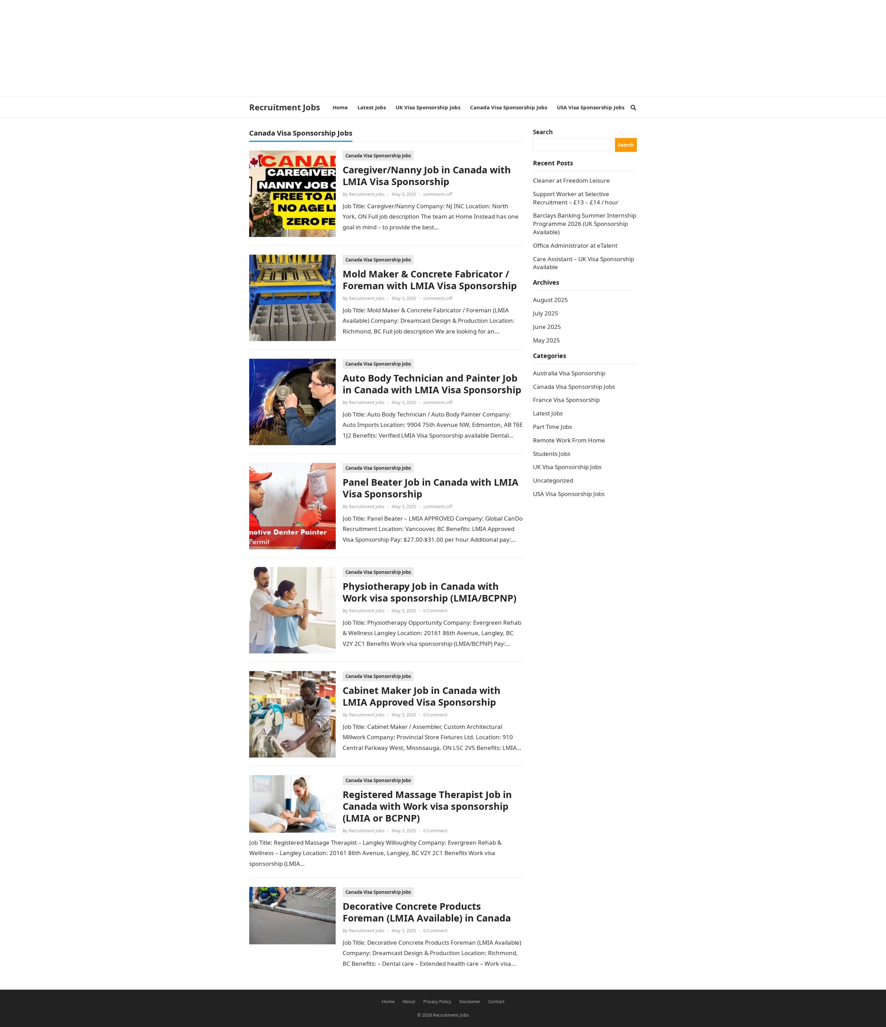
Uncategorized (553, 480)
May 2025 (546, 340)
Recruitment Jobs (284, 107)
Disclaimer (469, 1001)
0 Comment (435, 610)
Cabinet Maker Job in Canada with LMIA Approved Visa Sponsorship (421, 696)
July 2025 (545, 313)
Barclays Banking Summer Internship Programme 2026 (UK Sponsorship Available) (584, 223)
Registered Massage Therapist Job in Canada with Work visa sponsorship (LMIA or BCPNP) (427, 806)
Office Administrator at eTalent (575, 245)
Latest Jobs (548, 413)
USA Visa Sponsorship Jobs (569, 494)
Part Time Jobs (552, 427)
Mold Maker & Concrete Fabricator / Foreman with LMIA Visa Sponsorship (430, 279)
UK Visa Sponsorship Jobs (567, 467)
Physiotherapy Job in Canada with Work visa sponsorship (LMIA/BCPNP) (429, 592)
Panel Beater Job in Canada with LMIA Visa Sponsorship (430, 488)
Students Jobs (551, 454)
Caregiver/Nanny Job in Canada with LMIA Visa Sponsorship (427, 175)
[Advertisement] (207, 48)
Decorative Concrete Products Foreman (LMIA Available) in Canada (427, 912)
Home (388, 1001)
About (409, 1001)
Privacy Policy (437, 1001)
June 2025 (547, 327)
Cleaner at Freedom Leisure (571, 180)
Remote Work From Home (569, 440)
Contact (496, 1001)
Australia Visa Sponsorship (569, 373)
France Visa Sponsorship (566, 400)
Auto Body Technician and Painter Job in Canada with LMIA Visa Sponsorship (432, 384)
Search (543, 132)
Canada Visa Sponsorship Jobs (378, 156)
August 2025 (550, 300)
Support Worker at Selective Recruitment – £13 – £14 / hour (575, 198)
